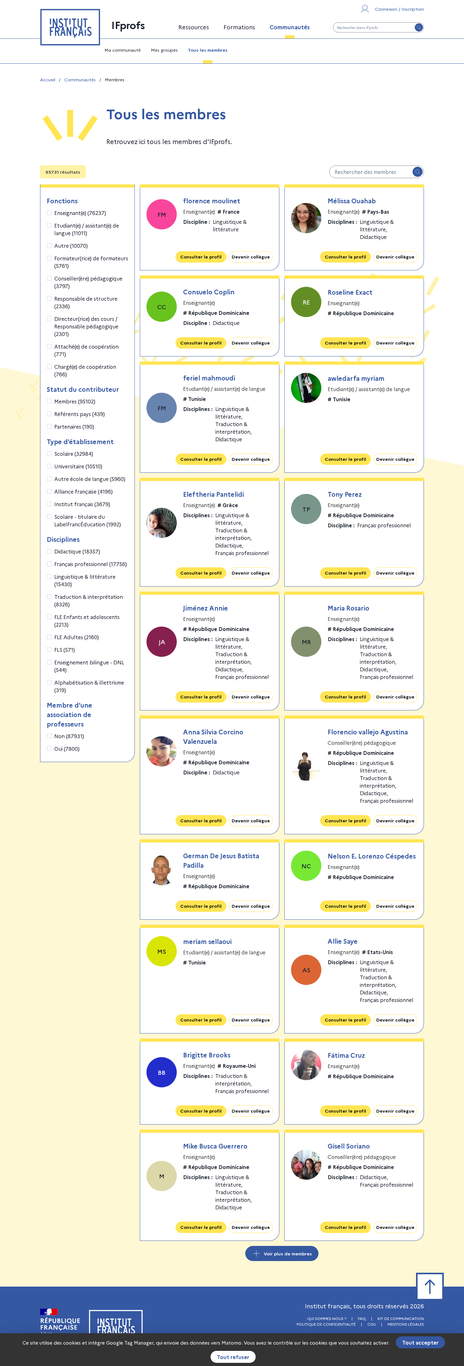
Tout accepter (420, 1342)
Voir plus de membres (288, 1253)
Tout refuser (233, 1356)
